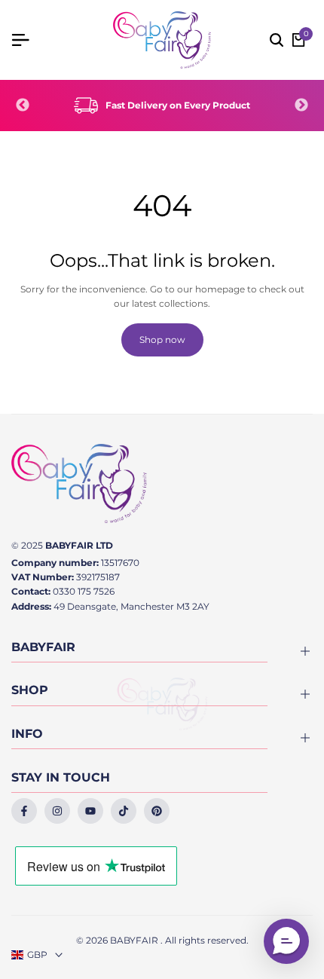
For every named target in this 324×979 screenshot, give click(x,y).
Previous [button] (22, 105)
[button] (286, 941)
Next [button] (301, 105)
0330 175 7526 (84, 591)
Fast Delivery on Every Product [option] (177, 105)
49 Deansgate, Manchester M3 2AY (131, 606)
